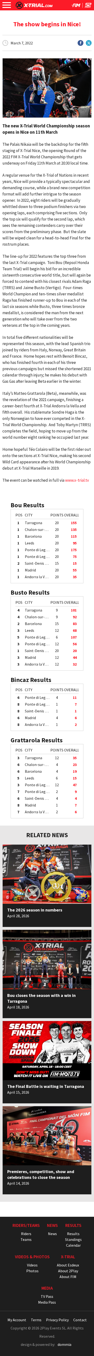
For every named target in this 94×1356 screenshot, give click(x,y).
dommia (64, 1344)
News (52, 1233)
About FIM (68, 1276)
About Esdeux (68, 1265)
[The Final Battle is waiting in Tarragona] (47, 1050)
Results (73, 1233)
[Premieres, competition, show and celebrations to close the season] (47, 1135)
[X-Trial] (34, 7)
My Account (16, 1319)
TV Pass (47, 1296)
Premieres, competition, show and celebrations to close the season (40, 1174)
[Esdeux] (88, 6)
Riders (26, 1233)
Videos (32, 1265)
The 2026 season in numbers (34, 910)
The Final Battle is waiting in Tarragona (45, 1086)
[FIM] (76, 6)
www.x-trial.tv (77, 480)
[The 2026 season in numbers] (47, 874)
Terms (36, 1319)
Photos (32, 1270)
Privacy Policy (57, 1319)
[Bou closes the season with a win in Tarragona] (47, 959)
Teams (26, 1239)
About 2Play (68, 1270)
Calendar (73, 1245)
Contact (80, 1319)
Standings (73, 1239)
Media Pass (47, 1302)
